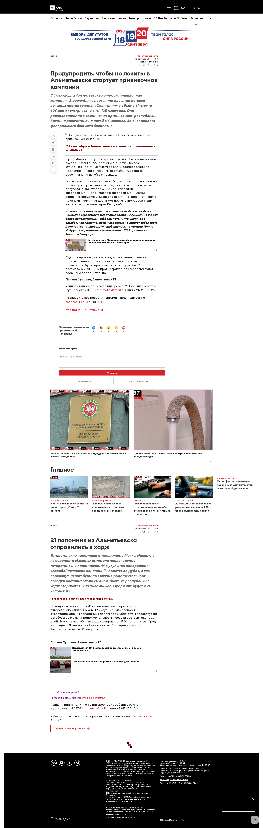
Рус (169, 8)
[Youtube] (62, 763)
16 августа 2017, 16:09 (146, 58)
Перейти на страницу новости (70, 728)
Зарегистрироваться (139, 381)
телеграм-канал (77, 302)
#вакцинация (75, 310)
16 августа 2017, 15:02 (146, 528)
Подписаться (238, 807)
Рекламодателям (114, 18)
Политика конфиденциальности (120, 817)
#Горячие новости (148, 55)
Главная (56, 18)
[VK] (54, 763)
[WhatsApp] (53, 156)
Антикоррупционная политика (174, 780)
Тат (183, 8)
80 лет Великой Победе (171, 18)
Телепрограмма (140, 18)
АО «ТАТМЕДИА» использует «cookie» (122, 808)
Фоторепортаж (201, 18)
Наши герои (73, 18)
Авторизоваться (85, 381)
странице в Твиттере (93, 698)
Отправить (112, 373)
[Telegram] (53, 142)
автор (53, 55)
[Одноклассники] (53, 149)
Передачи (92, 18)
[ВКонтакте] (53, 135)
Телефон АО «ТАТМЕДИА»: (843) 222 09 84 (179, 783)
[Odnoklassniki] (69, 763)
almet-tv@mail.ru (112, 290)
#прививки (98, 310)
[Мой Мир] (53, 163)
